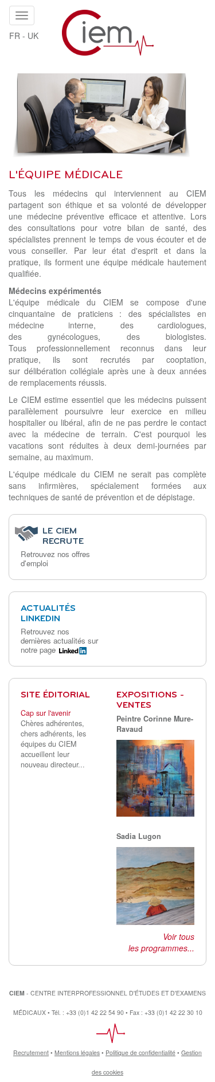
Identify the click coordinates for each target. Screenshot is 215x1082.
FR (14, 35)
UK (33, 35)
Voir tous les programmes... (161, 942)
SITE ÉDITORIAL (55, 695)
